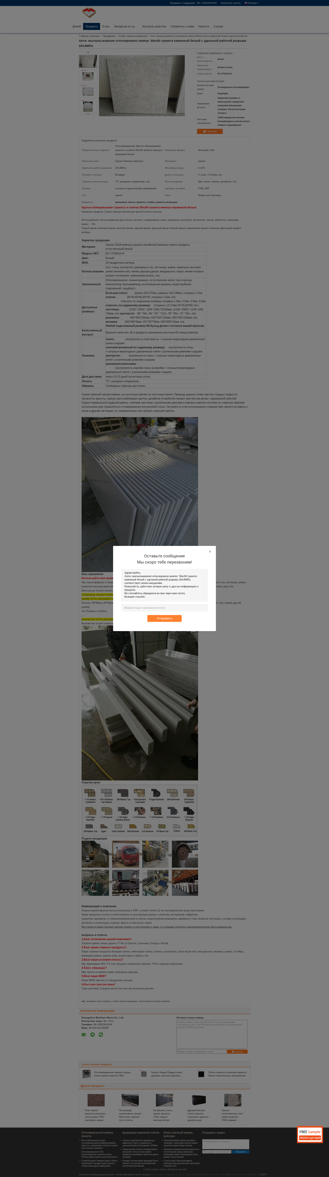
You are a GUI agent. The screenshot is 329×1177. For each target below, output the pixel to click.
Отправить (164, 618)
